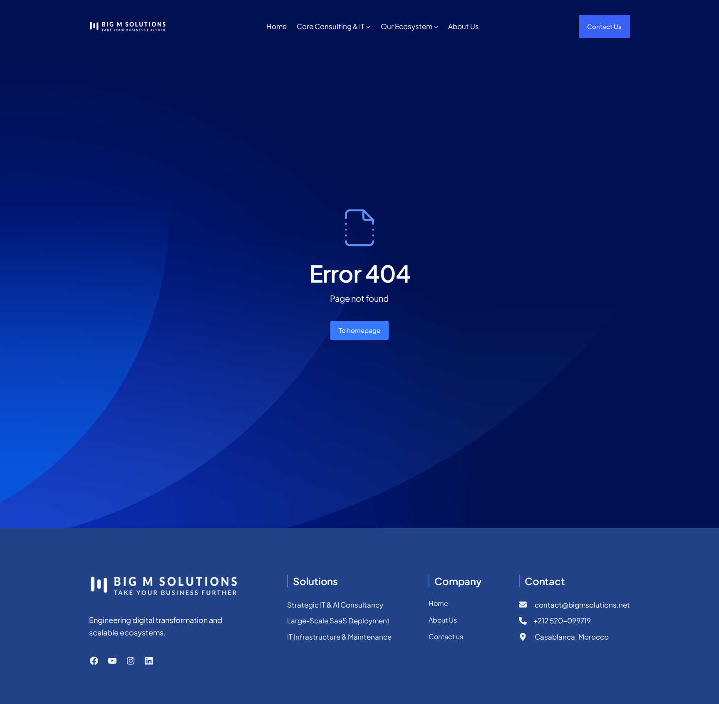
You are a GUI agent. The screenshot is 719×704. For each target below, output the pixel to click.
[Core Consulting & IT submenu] (368, 27)
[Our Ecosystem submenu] (436, 27)
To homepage (359, 330)
